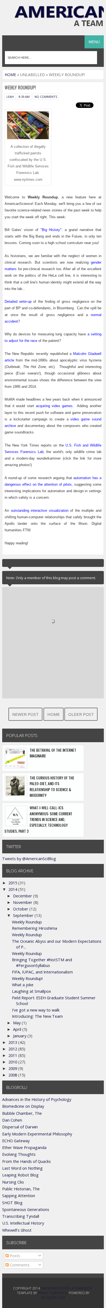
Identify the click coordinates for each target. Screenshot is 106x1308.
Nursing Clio (13, 1182)
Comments (19, 1265)
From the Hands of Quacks (26, 1161)
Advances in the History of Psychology (36, 1099)
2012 (13, 1048)
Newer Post (25, 714)
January (20, 1035)
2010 (13, 1061)
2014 (13, 889)
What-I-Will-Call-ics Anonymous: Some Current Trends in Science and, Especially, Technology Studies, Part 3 (38, 819)
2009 (13, 1068)
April (17, 1029)
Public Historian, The (21, 1188)
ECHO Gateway (16, 1140)
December (23, 895)
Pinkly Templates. (53, 1293)
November (23, 902)
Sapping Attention (18, 1195)
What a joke (22, 984)
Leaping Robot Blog (20, 1175)
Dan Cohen (12, 1120)
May (17, 1022)
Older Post (81, 714)
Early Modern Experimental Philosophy (37, 1134)
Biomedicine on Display (23, 1106)
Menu (94, 42)
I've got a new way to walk (36, 1010)
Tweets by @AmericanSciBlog (29, 858)
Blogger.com (53, 1297)
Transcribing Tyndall (20, 1216)
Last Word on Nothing (22, 1168)
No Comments (46, 97)
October (21, 908)
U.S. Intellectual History (23, 1223)
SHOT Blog (12, 1202)
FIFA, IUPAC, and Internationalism (42, 972)
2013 (13, 1042)
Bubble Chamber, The (22, 1113)
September (24, 915)
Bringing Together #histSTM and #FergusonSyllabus (42, 962)
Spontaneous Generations (25, 1209)
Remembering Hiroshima (34, 928)
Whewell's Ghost (17, 1230)
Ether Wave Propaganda (24, 1147)
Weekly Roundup (27, 922)
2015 (13, 882)
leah (10, 97)
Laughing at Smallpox (31, 991)
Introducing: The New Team (37, 1016)
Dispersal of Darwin (20, 1126)
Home (10, 74)
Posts (14, 1255)
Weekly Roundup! (27, 978)
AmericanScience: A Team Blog (66, 1288)
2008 (13, 1075)
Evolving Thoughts (19, 1154)
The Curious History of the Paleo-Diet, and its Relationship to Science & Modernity (52, 786)
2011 (13, 1055)
